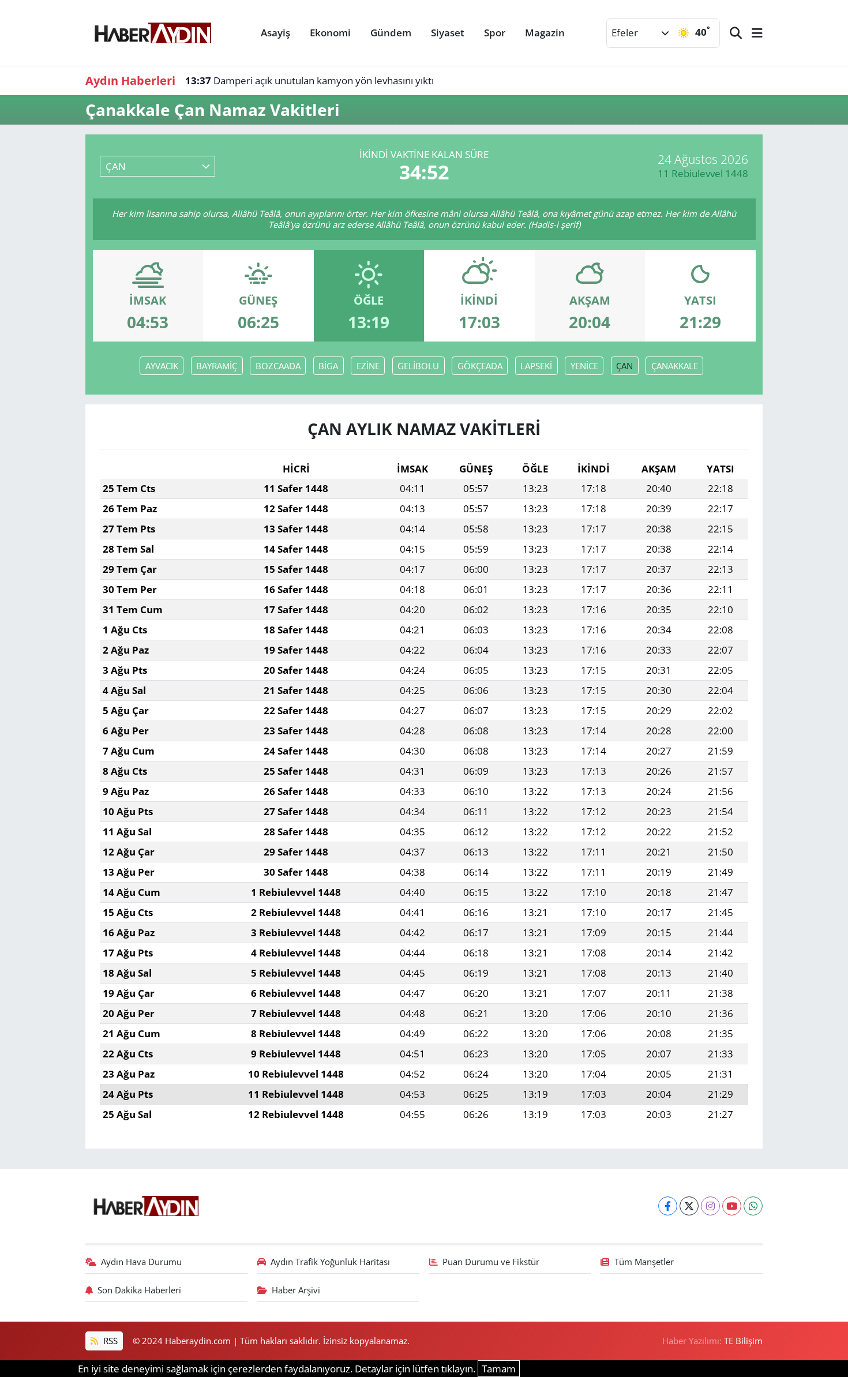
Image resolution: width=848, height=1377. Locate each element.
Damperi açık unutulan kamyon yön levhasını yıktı (309, 80)
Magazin (545, 32)
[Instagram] (710, 1205)
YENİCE (584, 366)
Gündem (390, 32)
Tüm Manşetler (644, 1261)
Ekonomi (330, 32)
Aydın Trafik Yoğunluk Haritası (330, 1261)
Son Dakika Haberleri (139, 1290)
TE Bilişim (743, 1340)
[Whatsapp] (753, 1205)
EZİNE (368, 366)
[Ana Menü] (752, 33)
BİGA (328, 366)
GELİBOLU (418, 366)
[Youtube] (731, 1205)
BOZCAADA (278, 366)
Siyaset (447, 32)
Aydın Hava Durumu (141, 1261)
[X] (689, 1205)
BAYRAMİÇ (216, 366)
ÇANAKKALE (674, 366)
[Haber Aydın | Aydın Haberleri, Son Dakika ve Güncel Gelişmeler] (152, 31)
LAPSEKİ (536, 366)
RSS (109, 1340)
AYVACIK (161, 366)
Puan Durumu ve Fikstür (490, 1261)
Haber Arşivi (296, 1290)
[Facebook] (667, 1205)
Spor (494, 32)
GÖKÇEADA (479, 366)
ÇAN (624, 366)
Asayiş (275, 32)
